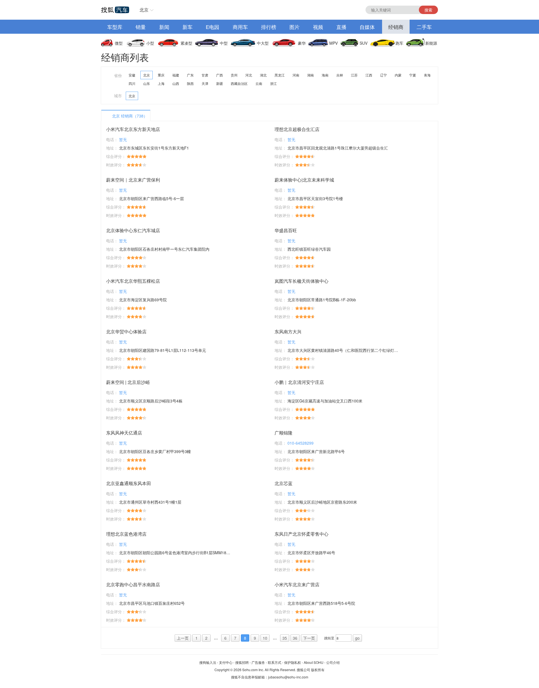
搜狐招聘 (242, 662)
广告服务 (258, 662)
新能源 (431, 43)
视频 (318, 26)
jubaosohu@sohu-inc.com (288, 677)
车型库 (114, 26)
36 (295, 638)
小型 (150, 43)
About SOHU (313, 662)
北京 (144, 9)
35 (284, 638)
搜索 (428, 10)
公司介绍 (333, 662)
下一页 (309, 638)
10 (265, 638)
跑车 (399, 43)
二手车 (424, 26)
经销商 (395, 26)
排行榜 (268, 26)
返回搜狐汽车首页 (115, 10)
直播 (341, 26)
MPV (333, 43)
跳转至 (329, 637)
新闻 (164, 26)
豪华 (302, 43)
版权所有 (318, 669)
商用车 (240, 26)
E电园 (212, 26)
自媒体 (367, 26)
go (357, 638)
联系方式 (274, 662)
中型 (224, 43)
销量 (141, 26)
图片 (294, 26)
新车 (187, 26)
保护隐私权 (292, 662)
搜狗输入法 (207, 662)
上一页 (183, 638)
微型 (119, 43)
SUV (363, 43)
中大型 (263, 43)
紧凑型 (186, 43)
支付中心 (225, 662)
